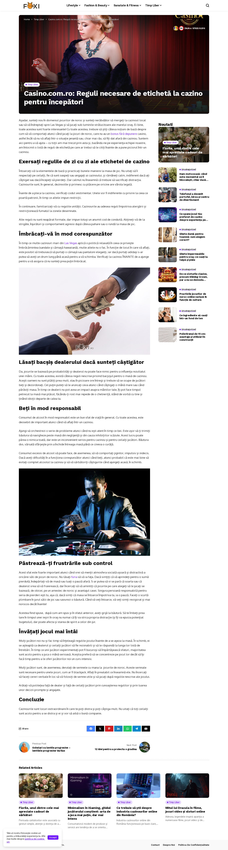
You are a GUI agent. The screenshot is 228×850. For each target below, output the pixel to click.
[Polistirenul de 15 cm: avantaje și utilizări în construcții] (167, 334)
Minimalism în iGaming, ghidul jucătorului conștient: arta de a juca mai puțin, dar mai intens (89, 813)
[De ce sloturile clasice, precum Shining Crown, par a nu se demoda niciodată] (167, 274)
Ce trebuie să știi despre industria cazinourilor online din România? (137, 811)
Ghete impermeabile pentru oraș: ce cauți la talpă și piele (193, 256)
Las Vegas (70, 243)
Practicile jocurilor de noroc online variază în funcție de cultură (193, 296)
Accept (53, 837)
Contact (155, 845)
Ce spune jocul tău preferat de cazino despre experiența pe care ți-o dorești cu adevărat (192, 216)
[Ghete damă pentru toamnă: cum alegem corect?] (167, 234)
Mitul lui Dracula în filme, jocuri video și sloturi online (185, 809)
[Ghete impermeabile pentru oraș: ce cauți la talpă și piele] (167, 254)
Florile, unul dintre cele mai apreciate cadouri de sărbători (182, 152)
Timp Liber (39, 19)
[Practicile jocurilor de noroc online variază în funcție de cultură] (167, 294)
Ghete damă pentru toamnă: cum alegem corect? (192, 236)
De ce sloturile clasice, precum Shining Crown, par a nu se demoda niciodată (193, 276)
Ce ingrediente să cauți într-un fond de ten (193, 317)
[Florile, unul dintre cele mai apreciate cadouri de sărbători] (183, 144)
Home (27, 19)
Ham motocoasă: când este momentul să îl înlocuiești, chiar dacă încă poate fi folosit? (193, 176)
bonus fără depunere (124, 133)
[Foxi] (31, 5)
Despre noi (169, 845)
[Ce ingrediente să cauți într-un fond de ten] (167, 314)
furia (74, 577)
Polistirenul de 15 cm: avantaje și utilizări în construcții (192, 336)
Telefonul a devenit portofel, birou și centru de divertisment (194, 196)
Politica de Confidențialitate (193, 845)
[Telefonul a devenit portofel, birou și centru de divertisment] (167, 194)
